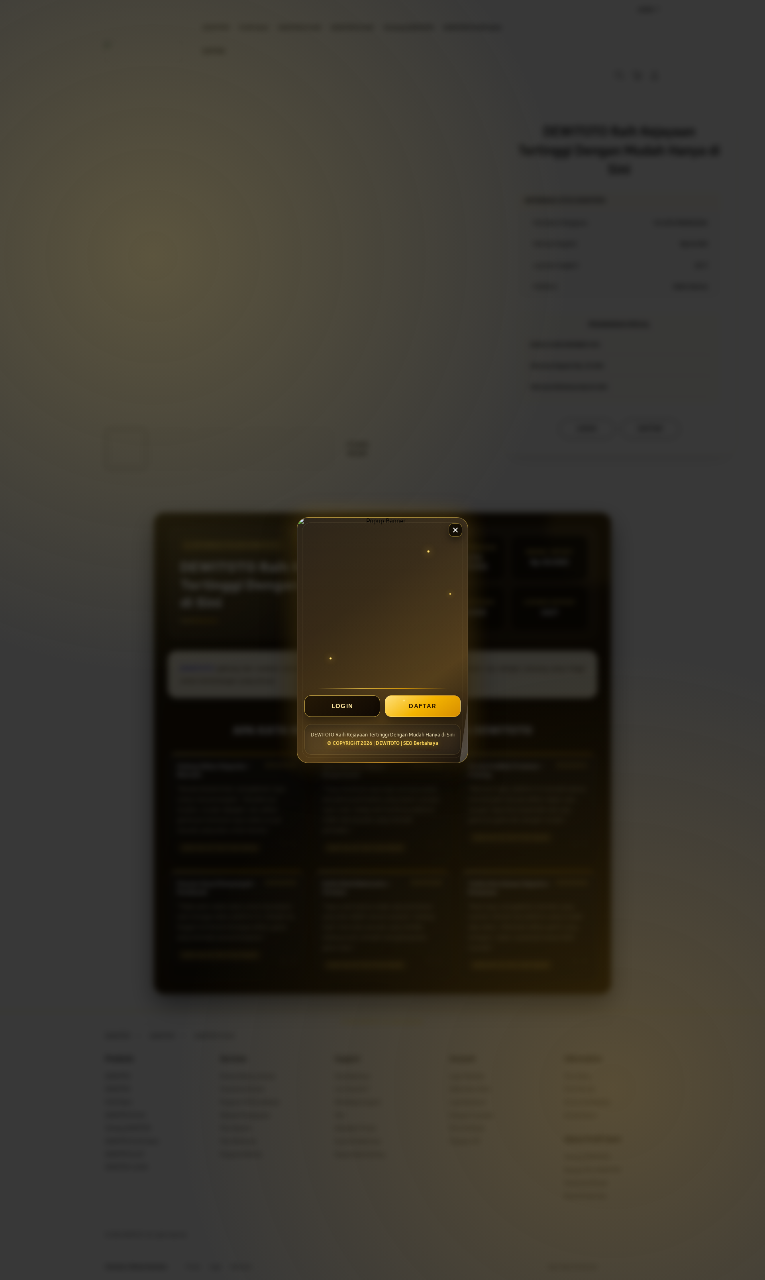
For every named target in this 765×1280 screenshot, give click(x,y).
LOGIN (342, 706)
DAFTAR (422, 706)
